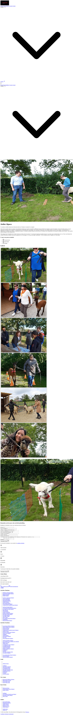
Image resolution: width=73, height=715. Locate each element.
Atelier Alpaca (5, 643)
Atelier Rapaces (5, 635)
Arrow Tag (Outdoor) (7, 633)
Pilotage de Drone (6, 594)
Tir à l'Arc (4, 637)
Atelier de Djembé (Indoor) (8, 607)
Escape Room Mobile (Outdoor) (8, 626)
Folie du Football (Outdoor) (8, 657)
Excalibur (4, 650)
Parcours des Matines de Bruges (8, 679)
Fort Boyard (5, 671)
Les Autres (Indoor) (6, 615)
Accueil (1, 85)
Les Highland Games (6, 645)
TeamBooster (5, 619)
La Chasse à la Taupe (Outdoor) (8, 644)
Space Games (5, 617)
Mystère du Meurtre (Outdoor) (8, 648)
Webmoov (27, 712)
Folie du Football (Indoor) (7, 620)
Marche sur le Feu (6, 642)
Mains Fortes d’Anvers (7, 680)
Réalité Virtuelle (6, 595)
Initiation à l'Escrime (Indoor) (8, 592)
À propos (11, 85)
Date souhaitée (3, 532)
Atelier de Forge (6, 631)
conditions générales (20, 543)
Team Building (6, 85)
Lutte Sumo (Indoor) (6, 602)
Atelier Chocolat (6, 601)
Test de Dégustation (6, 599)
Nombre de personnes (4, 533)
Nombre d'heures (3, 534)
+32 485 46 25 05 (5, 586)
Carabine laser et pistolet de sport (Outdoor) (10, 630)
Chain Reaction (5, 611)
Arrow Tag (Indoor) (6, 598)
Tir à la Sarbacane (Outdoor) (8, 638)
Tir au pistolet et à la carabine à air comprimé (11, 641)
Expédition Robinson (6, 646)
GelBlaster (5, 634)
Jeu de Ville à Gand (6, 681)
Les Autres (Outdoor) (6, 652)
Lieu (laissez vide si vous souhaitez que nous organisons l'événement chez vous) (14, 536)
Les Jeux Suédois (6, 656)
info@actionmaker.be (14, 586)
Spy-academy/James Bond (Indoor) (9, 618)
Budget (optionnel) (3, 535)
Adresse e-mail (3, 529)
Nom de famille (3, 528)
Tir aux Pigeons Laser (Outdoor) (8, 627)
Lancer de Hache (6, 629)
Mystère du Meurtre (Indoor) (8, 613)
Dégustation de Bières (7, 600)
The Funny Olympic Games (8, 651)
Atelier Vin (5, 710)
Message (2, 539)
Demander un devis (4, 571)
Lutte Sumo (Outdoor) (7, 636)
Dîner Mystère (5, 610)
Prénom (1, 527)
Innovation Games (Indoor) (8, 614)
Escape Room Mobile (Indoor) (8, 593)
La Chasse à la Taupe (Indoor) (8, 609)
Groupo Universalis (6, 612)
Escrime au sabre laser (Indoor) (8, 597)
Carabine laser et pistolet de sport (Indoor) (10, 605)
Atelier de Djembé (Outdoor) (8, 640)
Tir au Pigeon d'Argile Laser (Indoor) (9, 608)
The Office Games (6, 616)
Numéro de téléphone (4, 530)
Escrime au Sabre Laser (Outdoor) (9, 632)
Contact (1, 81)
